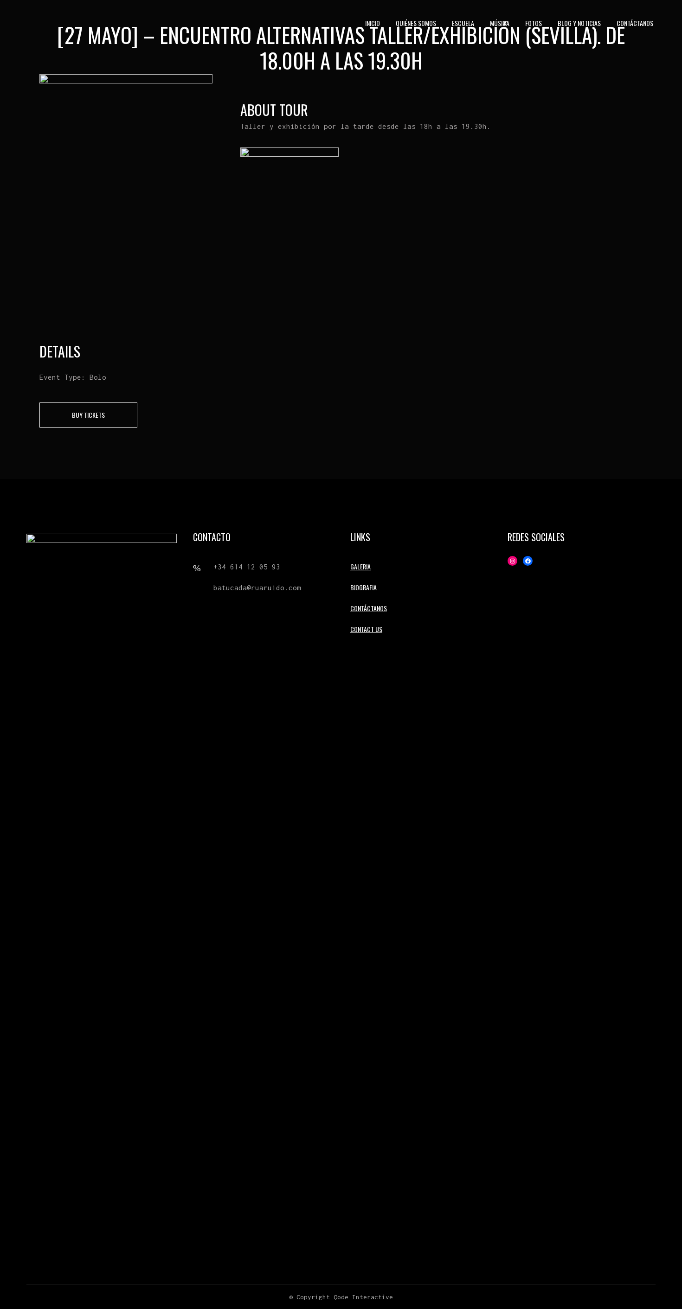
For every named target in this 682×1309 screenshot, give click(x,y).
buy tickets (88, 415)
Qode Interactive (363, 1297)
